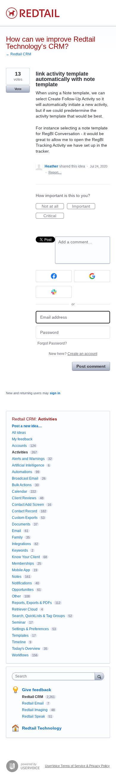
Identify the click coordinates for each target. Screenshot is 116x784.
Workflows (20, 655)
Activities (47, 419)
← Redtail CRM (18, 54)
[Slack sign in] (54, 292)
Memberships (23, 563)
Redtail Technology (42, 728)
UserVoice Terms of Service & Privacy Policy (77, 766)
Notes (16, 577)
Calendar (19, 491)
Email (16, 531)
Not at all (53, 206)
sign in (55, 393)
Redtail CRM (24, 419)
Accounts (19, 446)
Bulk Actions (22, 485)
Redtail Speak (34, 716)
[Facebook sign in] (54, 276)
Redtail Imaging (35, 710)
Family (17, 537)
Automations (22, 472)
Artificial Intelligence (28, 465)
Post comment (91, 366)
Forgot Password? (52, 343)
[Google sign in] (92, 276)
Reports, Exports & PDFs (32, 603)
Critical (53, 216)
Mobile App (21, 570)
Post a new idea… (27, 426)
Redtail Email (33, 703)
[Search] (99, 676)
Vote (18, 89)
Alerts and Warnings (28, 459)
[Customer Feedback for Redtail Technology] (32, 13)
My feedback (22, 439)
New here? (73, 354)
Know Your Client (26, 557)
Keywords (20, 550)
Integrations (21, 544)
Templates (20, 635)
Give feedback (36, 689)
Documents (21, 524)
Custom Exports (24, 518)
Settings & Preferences (30, 629)
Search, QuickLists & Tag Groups (38, 616)
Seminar (19, 622)
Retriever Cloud (24, 609)
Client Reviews (24, 498)
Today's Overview (26, 649)
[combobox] (55, 676)
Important (83, 206)
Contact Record (24, 511)
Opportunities (23, 590)
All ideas (19, 433)
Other (16, 596)
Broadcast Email (25, 478)
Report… (55, 172)
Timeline (19, 642)
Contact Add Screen (28, 505)
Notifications (22, 583)
